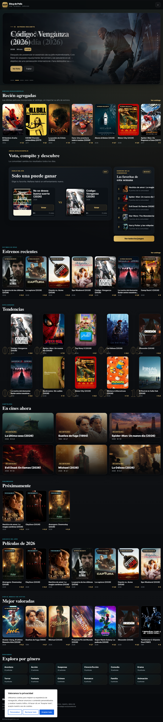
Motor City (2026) (83, 391)
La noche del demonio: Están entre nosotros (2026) (21, 393)
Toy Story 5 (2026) (83, 348)
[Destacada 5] (31, 80)
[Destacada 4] (27, 80)
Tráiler (29, 65)
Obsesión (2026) (146, 348)
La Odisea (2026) (114, 348)
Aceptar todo (47, 712)
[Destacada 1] (12, 80)
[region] (31, 703)
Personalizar (15, 712)
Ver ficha (16, 65)
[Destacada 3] (22, 80)
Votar (43, 207)
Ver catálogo (156, 100)
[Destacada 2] (17, 80)
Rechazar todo (30, 712)
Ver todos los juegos (134, 238)
